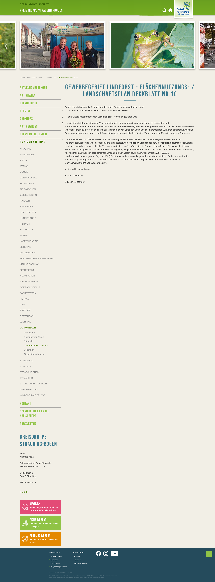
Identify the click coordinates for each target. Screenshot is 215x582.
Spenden (54, 560)
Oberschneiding (30, 287)
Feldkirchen (28, 189)
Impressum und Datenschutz (61, 572)
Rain (22, 304)
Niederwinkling (29, 281)
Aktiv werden (29, 126)
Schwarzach (51, 77)
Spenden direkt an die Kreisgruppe (34, 413)
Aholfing (25, 149)
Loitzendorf (28, 252)
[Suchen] (164, 10)
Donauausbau (28, 177)
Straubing (26, 378)
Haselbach (26, 206)
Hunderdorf (28, 218)
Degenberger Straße (34, 337)
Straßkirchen (29, 372)
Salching (25, 322)
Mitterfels (27, 270)
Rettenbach (27, 316)
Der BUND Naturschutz (34, 4)
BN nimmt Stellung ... (35, 77)
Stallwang (26, 360)
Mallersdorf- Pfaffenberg (37, 258)
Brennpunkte (28, 103)
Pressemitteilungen (33, 134)
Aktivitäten (27, 95)
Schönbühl (29, 350)
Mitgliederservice (80, 563)
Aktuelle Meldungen (33, 88)
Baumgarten (30, 332)
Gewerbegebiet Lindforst (36, 345)
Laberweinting (29, 241)
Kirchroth (26, 229)
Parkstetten (28, 293)
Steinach (25, 366)
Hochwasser (28, 212)
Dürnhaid (28, 341)
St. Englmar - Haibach (33, 383)
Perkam (24, 299)
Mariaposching (29, 264)
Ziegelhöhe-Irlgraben (34, 354)
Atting (24, 166)
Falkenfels (27, 183)
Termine (25, 111)
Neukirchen (27, 275)
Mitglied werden (57, 556)
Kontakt (25, 403)
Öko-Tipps (26, 119)
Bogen (24, 172)
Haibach (25, 201)
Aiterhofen (27, 154)
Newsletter (28, 423)
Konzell (25, 235)
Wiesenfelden (29, 389)
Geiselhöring (28, 195)
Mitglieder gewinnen (59, 567)
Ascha (24, 160)
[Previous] (6, 46)
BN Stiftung (55, 563)
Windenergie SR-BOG (32, 395)
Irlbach (25, 224)
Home (22, 77)
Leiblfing (25, 247)
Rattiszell (26, 310)
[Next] (209, 46)
